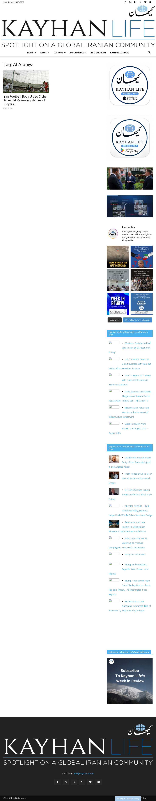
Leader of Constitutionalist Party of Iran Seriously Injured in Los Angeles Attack (130, 462)
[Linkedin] (135, 2)
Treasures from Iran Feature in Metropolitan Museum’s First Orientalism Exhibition (127, 527)
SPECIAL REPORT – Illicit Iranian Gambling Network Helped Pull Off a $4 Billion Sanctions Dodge (130, 511)
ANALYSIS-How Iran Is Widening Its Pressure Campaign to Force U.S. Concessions (128, 543)
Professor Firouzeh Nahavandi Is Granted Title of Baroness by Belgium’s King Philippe (130, 606)
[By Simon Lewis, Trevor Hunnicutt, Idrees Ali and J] (142, 257)
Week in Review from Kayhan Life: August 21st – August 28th (128, 428)
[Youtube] (150, 2)
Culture (58, 52)
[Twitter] (145, 2)
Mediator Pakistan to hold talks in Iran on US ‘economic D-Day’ (130, 348)
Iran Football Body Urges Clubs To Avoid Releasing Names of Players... (25, 100)
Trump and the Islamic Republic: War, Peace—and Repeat (128, 569)
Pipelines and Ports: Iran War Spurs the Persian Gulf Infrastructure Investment (129, 412)
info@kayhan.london (84, 773)
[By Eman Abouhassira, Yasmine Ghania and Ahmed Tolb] (118, 280)
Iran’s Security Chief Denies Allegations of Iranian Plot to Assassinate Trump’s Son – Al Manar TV (130, 396)
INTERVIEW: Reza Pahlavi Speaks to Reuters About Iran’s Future (130, 494)
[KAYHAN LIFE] (78, 26)
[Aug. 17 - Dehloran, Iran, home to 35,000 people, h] (118, 257)
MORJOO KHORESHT (135, 554)
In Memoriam (98, 52)
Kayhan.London (119, 52)
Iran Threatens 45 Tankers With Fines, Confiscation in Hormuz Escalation (130, 380)
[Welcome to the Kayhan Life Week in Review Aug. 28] (142, 304)
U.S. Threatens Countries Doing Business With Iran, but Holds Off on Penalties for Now (130, 364)
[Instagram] (130, 2)
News (43, 52)
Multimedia (77, 52)
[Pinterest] (140, 2)
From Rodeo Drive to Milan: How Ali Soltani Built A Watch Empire (130, 478)
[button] (149, 52)
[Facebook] (125, 2)
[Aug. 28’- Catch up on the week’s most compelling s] (118, 304)
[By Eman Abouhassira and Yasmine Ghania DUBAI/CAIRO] (142, 280)
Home (30, 52)
